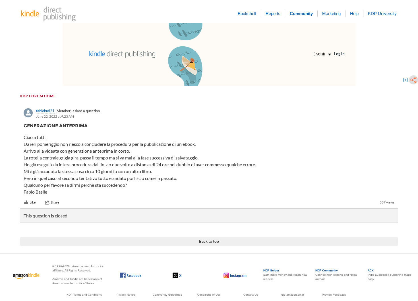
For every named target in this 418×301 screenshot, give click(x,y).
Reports (273, 13)
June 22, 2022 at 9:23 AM (55, 116)
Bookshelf (247, 13)
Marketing (331, 13)
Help (354, 13)
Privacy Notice (126, 294)
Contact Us (250, 294)
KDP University (382, 13)
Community (301, 13)
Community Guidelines (167, 294)
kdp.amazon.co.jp (292, 294)
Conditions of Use (209, 294)
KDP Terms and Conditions (84, 294)
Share (55, 202)
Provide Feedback (334, 294)
